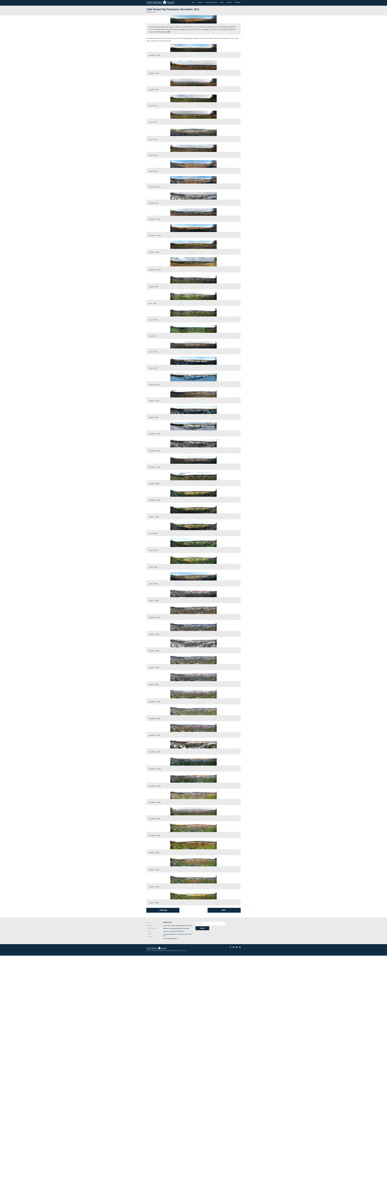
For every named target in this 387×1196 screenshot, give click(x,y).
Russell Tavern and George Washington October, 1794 (177, 925)
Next (224, 910)
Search (202, 928)
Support (150, 933)
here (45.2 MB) (165, 32)
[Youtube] (240, 947)
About (149, 931)
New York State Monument (170, 938)
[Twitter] (233, 947)
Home (149, 922)
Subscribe (150, 936)
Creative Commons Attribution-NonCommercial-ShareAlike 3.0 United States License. (172, 950)
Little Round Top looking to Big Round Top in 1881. (176, 928)
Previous (163, 910)
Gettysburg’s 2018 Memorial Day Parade (173, 931)
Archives (150, 925)
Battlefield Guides (152, 928)
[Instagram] (236, 947)
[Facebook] (230, 947)
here (183, 29)
